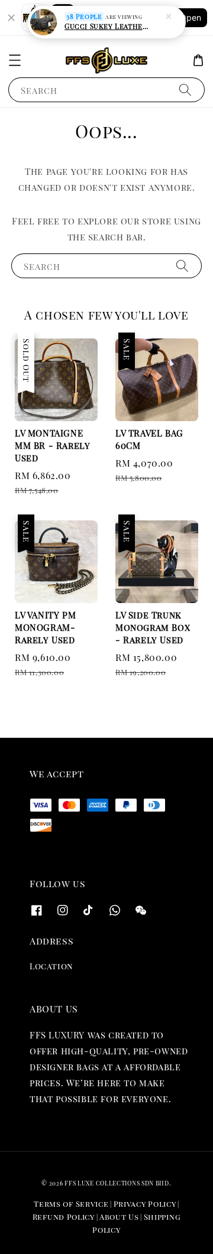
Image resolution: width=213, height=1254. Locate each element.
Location (51, 966)
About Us (119, 1216)
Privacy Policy (145, 1203)
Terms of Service (71, 1203)
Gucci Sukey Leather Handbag (107, 26)
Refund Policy (64, 1216)
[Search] (185, 89)
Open (190, 17)
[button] (15, 60)
